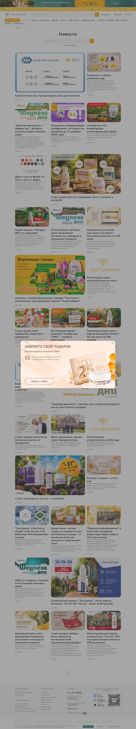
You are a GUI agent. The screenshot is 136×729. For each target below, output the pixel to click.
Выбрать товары (39, 381)
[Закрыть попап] (113, 343)
